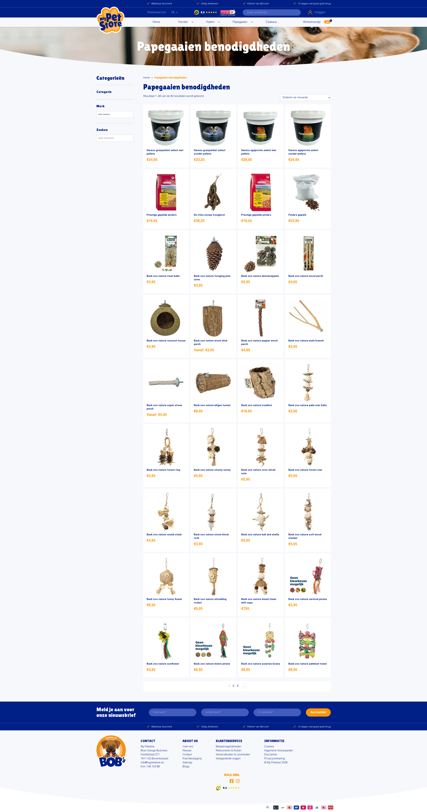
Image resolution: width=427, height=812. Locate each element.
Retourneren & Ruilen (228, 750)
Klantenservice (156, 12)
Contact (187, 754)
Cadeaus (271, 22)
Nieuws (186, 750)
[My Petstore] (110, 20)
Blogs (185, 766)
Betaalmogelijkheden (228, 746)
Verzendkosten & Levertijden (233, 754)
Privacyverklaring (274, 758)
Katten (210, 22)
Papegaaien (240, 22)
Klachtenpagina (192, 758)
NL (173, 12)
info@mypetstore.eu (152, 762)
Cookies (269, 746)
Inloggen (319, 12)
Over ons (187, 746)
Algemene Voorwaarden (278, 750)
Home (156, 22)
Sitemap (187, 762)
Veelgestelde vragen (228, 758)
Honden (183, 22)
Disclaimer (270, 754)
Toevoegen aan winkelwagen (181, 160)
